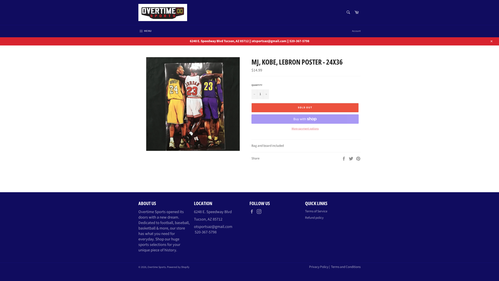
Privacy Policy (318, 267)
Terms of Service (316, 211)
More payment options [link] (305, 129)
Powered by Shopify (178, 267)
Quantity (256, 85)
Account (356, 31)
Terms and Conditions (346, 267)
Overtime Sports (157, 267)
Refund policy (314, 217)
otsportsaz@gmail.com (213, 226)
